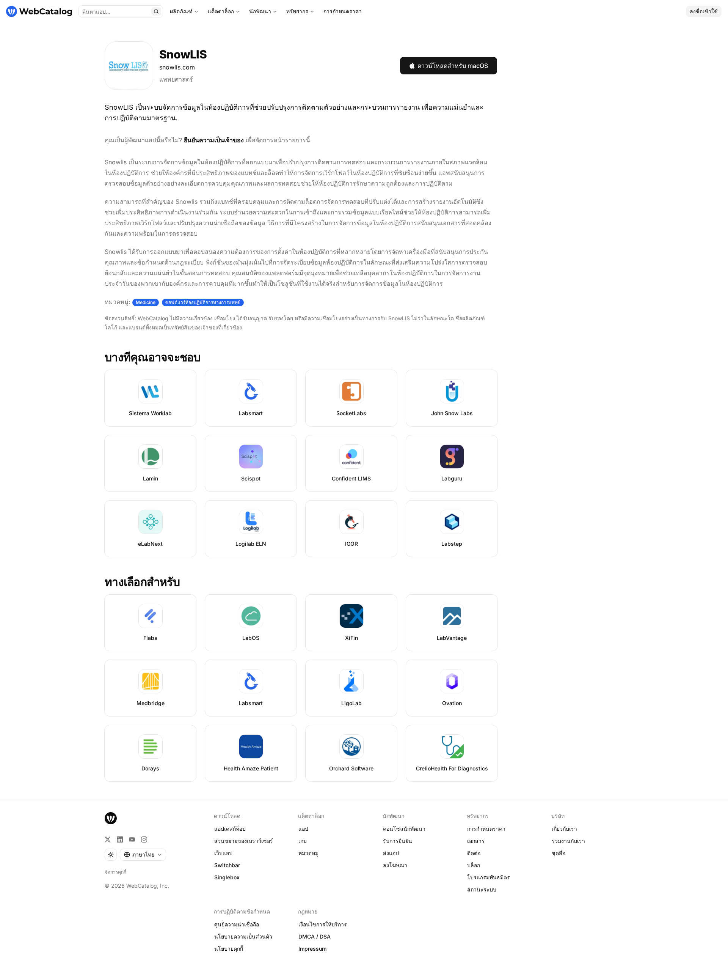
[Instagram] (144, 839)
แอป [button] (303, 828)
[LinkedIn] (120, 839)
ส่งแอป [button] (391, 853)
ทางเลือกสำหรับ (142, 582)
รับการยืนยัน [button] (397, 841)
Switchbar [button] (227, 865)
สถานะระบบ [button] (481, 889)
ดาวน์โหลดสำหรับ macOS (452, 65)
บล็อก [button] (473, 865)
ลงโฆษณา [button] (395, 865)
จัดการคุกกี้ (115, 872)
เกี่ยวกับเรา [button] (564, 828)
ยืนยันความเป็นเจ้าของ (214, 140)
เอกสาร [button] (476, 841)
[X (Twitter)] (108, 839)
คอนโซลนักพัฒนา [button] (404, 828)
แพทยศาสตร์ (176, 79)
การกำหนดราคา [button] (486, 828)
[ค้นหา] (156, 11)
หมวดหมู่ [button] (308, 853)
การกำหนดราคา (342, 11)
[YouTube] (132, 839)
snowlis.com (177, 67)
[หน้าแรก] (39, 11)
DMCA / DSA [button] (314, 936)
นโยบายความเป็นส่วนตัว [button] (243, 936)
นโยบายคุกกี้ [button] (228, 948)
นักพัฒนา (260, 11)
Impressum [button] (312, 948)
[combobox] (143, 855)
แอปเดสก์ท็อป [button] (230, 828)
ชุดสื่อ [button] (558, 853)
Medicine (145, 302)
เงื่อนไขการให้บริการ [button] (322, 924)
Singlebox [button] (227, 877)
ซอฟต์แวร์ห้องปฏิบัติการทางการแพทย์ (202, 302)
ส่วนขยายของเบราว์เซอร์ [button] (243, 841)
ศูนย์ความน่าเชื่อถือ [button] (236, 924)
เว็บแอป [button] (223, 853)
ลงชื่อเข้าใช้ (704, 11)
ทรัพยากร (297, 11)
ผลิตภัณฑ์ (181, 11)
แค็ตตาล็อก (221, 11)
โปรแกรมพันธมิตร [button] (488, 877)
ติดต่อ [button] (473, 853)
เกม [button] (302, 841)
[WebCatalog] (111, 818)
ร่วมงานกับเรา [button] (568, 841)
